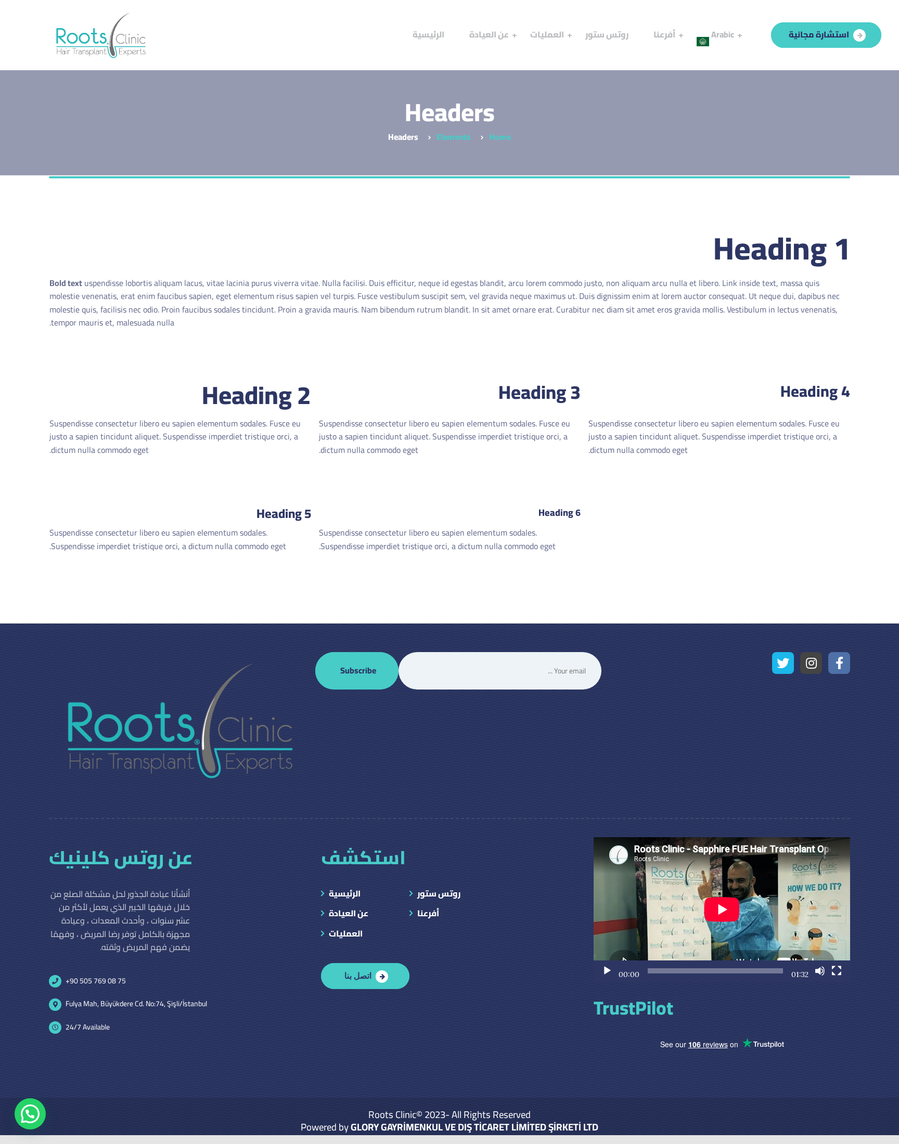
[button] (30, 1113)
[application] (722, 909)
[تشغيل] (607, 971)
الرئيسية (345, 894)
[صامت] (820, 971)
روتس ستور (438, 894)
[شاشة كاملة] (836, 971)
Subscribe (358, 670)
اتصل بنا (357, 974)
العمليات (346, 934)
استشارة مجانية (819, 34)
